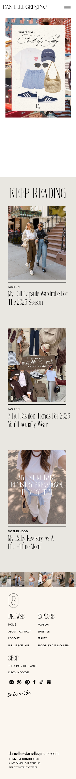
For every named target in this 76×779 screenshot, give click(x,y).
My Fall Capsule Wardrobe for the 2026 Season (38, 299)
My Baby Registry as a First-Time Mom (31, 543)
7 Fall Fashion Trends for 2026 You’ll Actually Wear (39, 421)
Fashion (13, 287)
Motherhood (18, 531)
